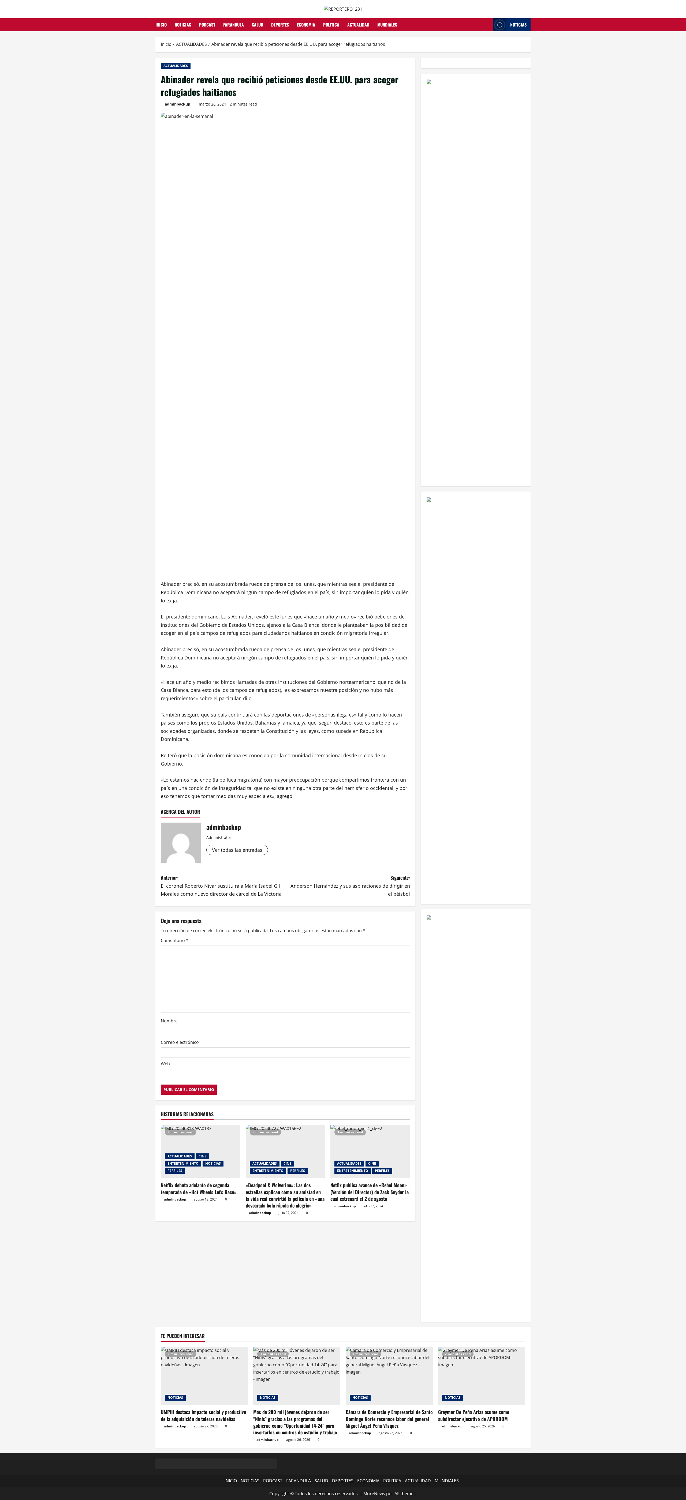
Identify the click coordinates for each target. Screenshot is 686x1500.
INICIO (161, 24)
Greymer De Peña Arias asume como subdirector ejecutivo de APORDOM (473, 1415)
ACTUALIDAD (358, 24)
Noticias (518, 24)
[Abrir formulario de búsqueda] (487, 25)
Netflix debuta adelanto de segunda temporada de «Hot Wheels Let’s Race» (198, 1188)
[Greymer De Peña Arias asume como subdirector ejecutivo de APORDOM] (481, 1376)
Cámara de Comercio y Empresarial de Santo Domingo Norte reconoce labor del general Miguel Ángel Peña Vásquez (389, 1418)
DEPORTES (280, 24)
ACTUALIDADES (175, 65)
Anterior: (221, 885)
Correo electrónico (180, 1042)
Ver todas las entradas (237, 850)
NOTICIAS (183, 24)
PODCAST (207, 24)
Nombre (169, 1021)
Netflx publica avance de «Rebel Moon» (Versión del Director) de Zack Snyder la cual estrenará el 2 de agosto (369, 1192)
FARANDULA (233, 24)
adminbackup (177, 104)
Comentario (174, 940)
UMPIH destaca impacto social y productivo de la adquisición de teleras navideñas (203, 1415)
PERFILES (174, 1170)
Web (165, 1064)
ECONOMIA (306, 24)
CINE (202, 1156)
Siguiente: (350, 885)
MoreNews (374, 1494)
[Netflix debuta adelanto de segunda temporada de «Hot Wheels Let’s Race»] (200, 1151)
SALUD (257, 24)
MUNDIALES (387, 24)
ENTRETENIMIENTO (183, 1163)
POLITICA (331, 24)
